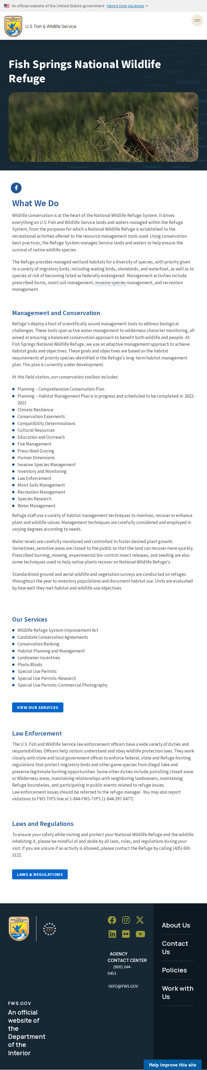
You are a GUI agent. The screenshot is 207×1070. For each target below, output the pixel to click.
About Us (176, 925)
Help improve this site (172, 1064)
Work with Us (178, 992)
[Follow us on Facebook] (114, 920)
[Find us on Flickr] (127, 934)
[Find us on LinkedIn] (114, 934)
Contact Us (175, 947)
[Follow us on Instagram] (127, 920)
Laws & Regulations (40, 874)
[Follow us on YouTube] (142, 934)
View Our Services (37, 707)
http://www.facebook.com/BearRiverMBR (107, 188)
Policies (174, 969)
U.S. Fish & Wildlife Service (51, 26)
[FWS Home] (13, 26)
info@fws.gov (123, 986)
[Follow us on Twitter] (142, 920)
